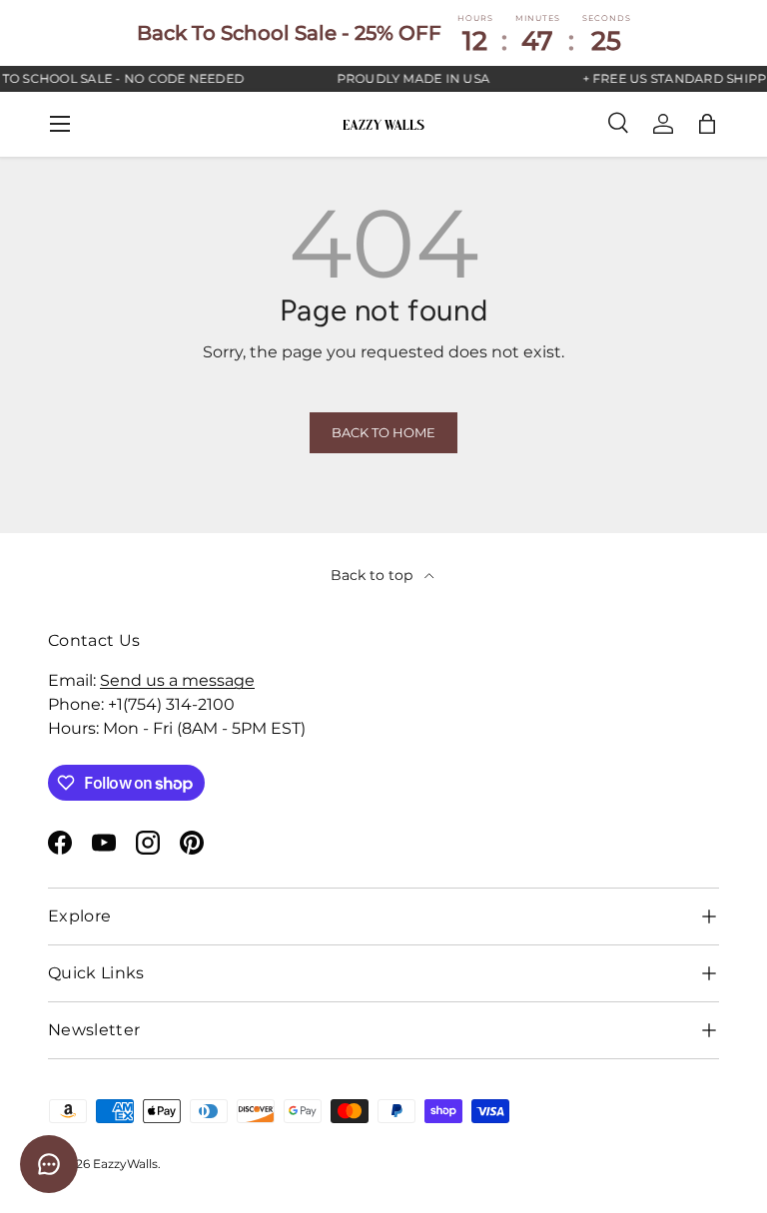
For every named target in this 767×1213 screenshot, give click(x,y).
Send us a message (177, 680)
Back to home (383, 432)
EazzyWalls (125, 1163)
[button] (707, 124)
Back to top (373, 575)
